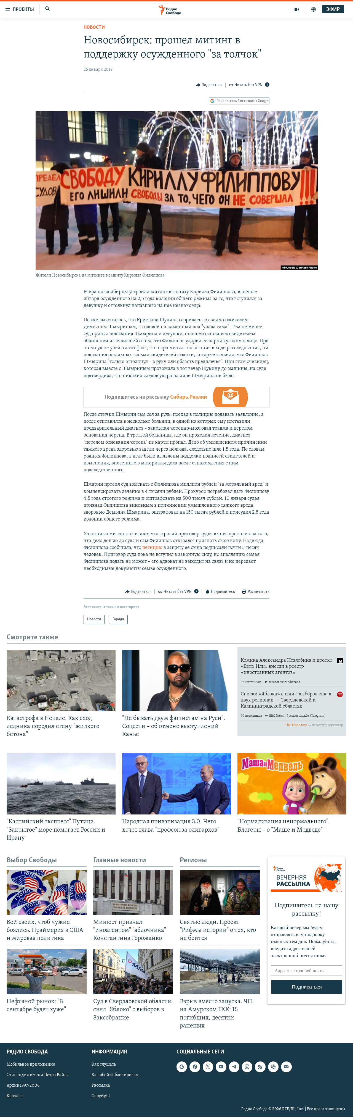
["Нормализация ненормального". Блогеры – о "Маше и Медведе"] (291, 783)
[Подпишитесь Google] (181, 1066)
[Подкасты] (273, 1066)
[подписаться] (286, 1066)
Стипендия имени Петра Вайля (38, 1075)
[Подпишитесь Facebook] (194, 1066)
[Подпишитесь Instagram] (247, 1066)
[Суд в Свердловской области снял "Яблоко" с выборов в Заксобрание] (133, 971)
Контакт (15, 1096)
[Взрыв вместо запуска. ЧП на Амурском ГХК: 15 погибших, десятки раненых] (220, 971)
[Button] (209, 85)
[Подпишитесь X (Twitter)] (208, 1066)
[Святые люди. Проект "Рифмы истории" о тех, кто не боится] (220, 892)
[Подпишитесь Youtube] (221, 1066)
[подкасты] (313, 9)
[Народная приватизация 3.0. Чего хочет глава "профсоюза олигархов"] (176, 783)
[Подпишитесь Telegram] (234, 1066)
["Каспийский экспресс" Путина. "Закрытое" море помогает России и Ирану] (61, 783)
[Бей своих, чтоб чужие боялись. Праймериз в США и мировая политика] (47, 892)
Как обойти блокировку (115, 1075)
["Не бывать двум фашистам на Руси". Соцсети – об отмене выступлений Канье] (176, 680)
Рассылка (101, 1085)
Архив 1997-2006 (23, 1085)
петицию (152, 547)
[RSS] (260, 1066)
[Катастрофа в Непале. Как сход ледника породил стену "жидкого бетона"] (61, 680)
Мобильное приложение (31, 1064)
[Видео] (296, 9)
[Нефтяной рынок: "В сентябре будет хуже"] (47, 971)
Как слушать (104, 1064)
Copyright (101, 1096)
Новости (94, 27)
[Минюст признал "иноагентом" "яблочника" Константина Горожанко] (133, 892)
